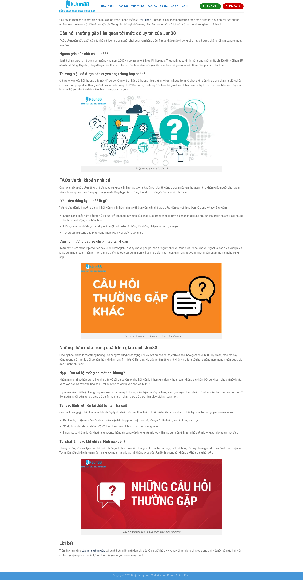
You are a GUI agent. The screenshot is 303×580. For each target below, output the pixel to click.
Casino (123, 6)
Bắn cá (152, 6)
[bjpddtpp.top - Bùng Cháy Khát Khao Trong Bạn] (77, 6)
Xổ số (174, 6)
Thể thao (137, 6)
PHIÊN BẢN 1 (210, 6)
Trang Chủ (107, 6)
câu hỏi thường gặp (93, 550)
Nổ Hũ (185, 6)
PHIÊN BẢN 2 (233, 6)
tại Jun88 (145, 20)
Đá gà (163, 6)
